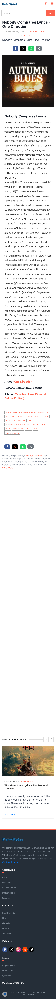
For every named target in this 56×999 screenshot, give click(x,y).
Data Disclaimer (9, 892)
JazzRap (21, 421)
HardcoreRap (31, 417)
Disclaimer (7, 882)
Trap (28, 429)
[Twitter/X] (11, 949)
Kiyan (27, 35)
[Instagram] (18, 949)
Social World (8, 933)
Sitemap (6, 898)
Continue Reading (10, 862)
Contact (6, 877)
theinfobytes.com (33, 455)
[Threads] (31, 949)
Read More (7, 467)
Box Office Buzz (9, 913)
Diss (20, 417)
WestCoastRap (12, 433)
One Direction (23, 381)
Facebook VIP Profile (13, 983)
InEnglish (10, 421)
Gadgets (6, 923)
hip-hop (44, 417)
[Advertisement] (28, 596)
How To (5, 928)
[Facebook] (4, 949)
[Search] (50, 13)
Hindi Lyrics (7, 970)
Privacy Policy (9, 887)
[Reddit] (25, 949)
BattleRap (10, 417)
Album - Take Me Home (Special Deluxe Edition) (27, 412)
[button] (45, 3)
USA (35, 429)
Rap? (8, 429)
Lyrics (31, 421)
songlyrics (18, 429)
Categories (7, 905)
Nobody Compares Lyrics (17, 425)
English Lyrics (38, 32)
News (4, 918)
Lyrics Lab (6, 975)
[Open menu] (52, 3)
